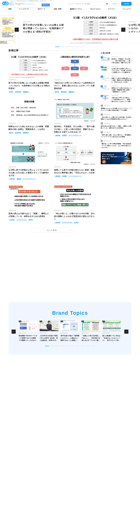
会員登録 (126, 4)
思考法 (11, 92)
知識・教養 (57, 9)
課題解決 (26, 92)
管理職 (64, 135)
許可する (45, 7)
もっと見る (52, 230)
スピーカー (111, 9)
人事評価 (57, 135)
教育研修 (18, 92)
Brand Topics (95, 9)
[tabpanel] (70, 29)
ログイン (115, 4)
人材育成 (12, 220)
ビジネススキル (22, 220)
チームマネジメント (75, 135)
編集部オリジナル (76, 9)
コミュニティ (126, 9)
